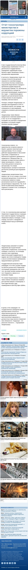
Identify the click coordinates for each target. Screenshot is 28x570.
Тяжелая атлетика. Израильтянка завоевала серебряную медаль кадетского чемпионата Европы (12, 514)
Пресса (16, 345)
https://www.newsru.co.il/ (8, 345)
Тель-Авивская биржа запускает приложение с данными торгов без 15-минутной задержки (14, 536)
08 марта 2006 (24, 370)
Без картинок (4, 545)
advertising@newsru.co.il (11, 547)
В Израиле (4, 330)
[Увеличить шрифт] (20, 40)
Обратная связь (8, 544)
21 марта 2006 (24, 361)
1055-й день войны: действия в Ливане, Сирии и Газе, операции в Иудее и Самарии (13, 518)
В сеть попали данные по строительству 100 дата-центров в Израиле (13, 510)
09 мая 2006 (22, 345)
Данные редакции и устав (19, 545)
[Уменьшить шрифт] (17, 40)
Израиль (4, 21)
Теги (2, 544)
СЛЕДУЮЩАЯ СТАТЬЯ (21, 330)
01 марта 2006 (24, 375)
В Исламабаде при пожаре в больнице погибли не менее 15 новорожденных (13, 521)
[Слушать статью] (23, 40)
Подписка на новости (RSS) (19, 544)
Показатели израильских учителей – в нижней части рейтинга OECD (12, 525)
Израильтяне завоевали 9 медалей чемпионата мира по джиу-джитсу (12, 528)
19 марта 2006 (24, 365)
